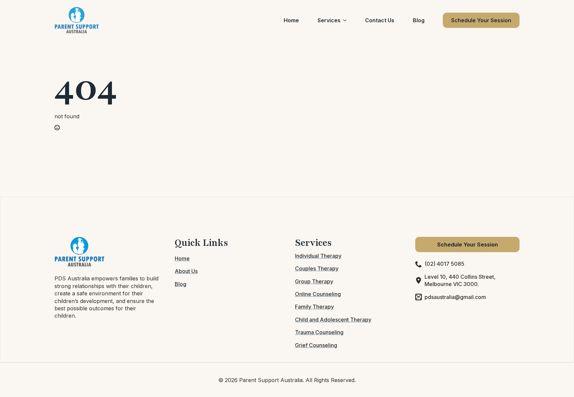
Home (291, 20)
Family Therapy (314, 306)
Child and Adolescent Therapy (333, 319)
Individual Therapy (318, 255)
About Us (186, 271)
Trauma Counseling (319, 332)
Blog (419, 20)
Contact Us (379, 20)
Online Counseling (318, 294)
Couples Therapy (316, 268)
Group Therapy (314, 281)
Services (329, 20)
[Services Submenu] (346, 20)
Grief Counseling (316, 345)
